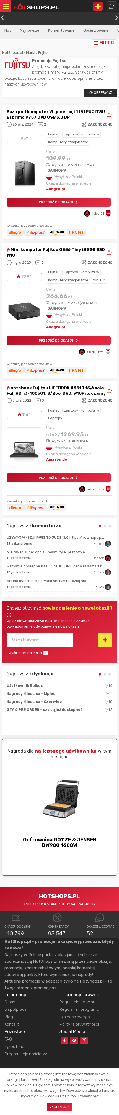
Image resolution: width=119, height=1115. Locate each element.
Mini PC (99, 280)
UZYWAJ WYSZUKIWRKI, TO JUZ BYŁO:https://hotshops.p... (55, 537)
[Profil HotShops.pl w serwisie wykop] (74, 1040)
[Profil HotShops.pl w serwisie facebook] (64, 1040)
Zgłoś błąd (14, 1046)
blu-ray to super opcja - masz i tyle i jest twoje (46, 552)
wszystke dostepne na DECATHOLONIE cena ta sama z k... (56, 566)
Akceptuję (59, 1107)
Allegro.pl (55, 189)
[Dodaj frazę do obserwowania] (105, 640)
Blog (8, 1016)
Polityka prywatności (79, 1024)
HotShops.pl (12, 52)
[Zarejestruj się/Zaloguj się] (112, 6)
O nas (9, 1001)
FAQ (8, 1039)
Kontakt (11, 1024)
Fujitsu (44, 52)
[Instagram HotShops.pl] (83, 1040)
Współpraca (15, 1009)
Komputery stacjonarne (68, 142)
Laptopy (55, 418)
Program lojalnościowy (25, 1054)
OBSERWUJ (103, 92)
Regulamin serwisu (77, 1001)
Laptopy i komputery (81, 134)
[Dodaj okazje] (98, 6)
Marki (30, 52)
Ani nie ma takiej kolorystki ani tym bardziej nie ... (48, 581)
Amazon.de (56, 459)
